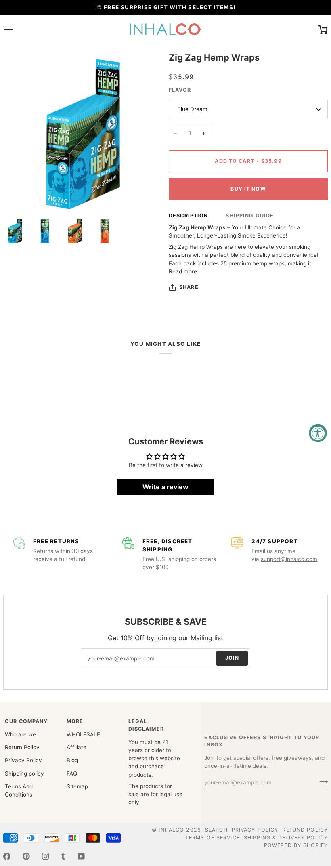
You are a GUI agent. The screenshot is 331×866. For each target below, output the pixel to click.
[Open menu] (15, 29)
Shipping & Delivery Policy (286, 837)
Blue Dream (192, 109)
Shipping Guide (250, 215)
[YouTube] (81, 856)
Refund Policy (305, 830)
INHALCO (171, 830)
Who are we (20, 734)
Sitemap (77, 786)
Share (189, 287)
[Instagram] (45, 856)
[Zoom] (18, 199)
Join (232, 658)
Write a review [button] (165, 487)
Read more (183, 271)
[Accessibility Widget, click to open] (318, 433)
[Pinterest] (26, 856)
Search (216, 830)
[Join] (321, 781)
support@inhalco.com (289, 559)
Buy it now (248, 189)
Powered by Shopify (296, 845)
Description (188, 215)
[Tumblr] (63, 856)
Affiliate (76, 747)
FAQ (72, 773)
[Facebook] (6, 856)
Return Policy (22, 747)
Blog (72, 760)
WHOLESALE (83, 734)
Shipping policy (24, 773)
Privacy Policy (23, 760)
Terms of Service (212, 837)
